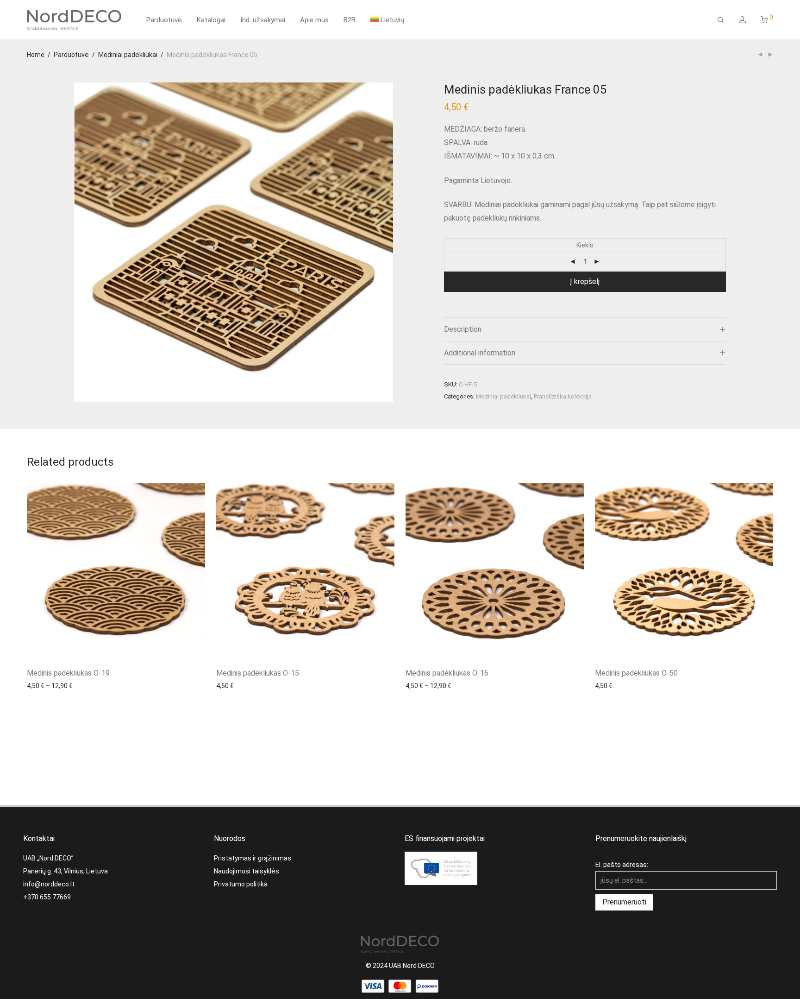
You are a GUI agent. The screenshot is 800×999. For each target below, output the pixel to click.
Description (462, 329)
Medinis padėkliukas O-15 (257, 673)
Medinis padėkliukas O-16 (447, 673)
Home (35, 54)
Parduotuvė (164, 20)
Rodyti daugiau (44, 685)
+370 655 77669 (47, 897)
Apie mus (314, 20)
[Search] (720, 20)
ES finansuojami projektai (445, 838)
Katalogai (211, 20)
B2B (350, 20)
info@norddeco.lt (49, 884)
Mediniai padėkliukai (127, 54)
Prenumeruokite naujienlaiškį (641, 838)
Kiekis (585, 245)
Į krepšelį (585, 281)
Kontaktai (39, 838)
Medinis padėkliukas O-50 (636, 673)
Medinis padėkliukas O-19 (68, 673)
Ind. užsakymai (262, 20)
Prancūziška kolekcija (563, 396)
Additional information (479, 352)
